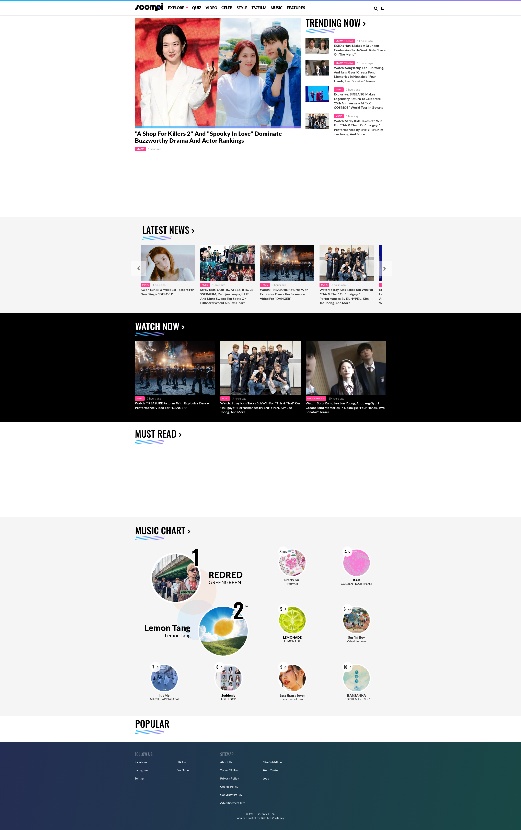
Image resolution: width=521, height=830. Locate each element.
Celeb (226, 7)
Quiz (196, 7)
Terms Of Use (229, 770)
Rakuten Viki (269, 818)
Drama (140, 149)
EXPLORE (176, 7)
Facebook (141, 762)
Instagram (141, 770)
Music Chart (160, 530)
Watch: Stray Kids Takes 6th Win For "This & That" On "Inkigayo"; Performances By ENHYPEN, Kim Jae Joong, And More (358, 127)
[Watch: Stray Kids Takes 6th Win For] (347, 263)
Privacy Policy (229, 778)
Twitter (139, 778)
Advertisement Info (232, 803)
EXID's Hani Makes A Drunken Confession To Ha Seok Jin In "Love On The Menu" (360, 50)
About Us (226, 762)
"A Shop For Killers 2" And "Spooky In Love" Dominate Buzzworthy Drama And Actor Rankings (208, 137)
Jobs (266, 778)
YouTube (183, 770)
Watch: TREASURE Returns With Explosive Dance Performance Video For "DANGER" (284, 294)
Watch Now (157, 326)
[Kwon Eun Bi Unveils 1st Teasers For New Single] (168, 263)
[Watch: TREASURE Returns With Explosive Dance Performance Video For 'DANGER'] (175, 368)
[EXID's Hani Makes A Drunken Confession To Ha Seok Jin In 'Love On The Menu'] (317, 46)
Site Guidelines (272, 762)
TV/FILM (259, 7)
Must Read (155, 433)
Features (296, 7)
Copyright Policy (231, 794)
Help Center (271, 770)
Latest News (165, 230)
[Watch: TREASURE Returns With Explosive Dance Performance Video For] (287, 263)
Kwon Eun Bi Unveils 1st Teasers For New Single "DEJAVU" (167, 292)
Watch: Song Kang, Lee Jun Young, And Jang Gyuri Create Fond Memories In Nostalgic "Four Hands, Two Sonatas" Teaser (359, 74)
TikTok (181, 762)
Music (277, 7)
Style (242, 7)
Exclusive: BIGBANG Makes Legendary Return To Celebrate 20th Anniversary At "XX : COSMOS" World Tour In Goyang (358, 100)
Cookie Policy (229, 786)
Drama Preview (344, 40)
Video (211, 7)
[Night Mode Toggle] (382, 9)
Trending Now (333, 22)
